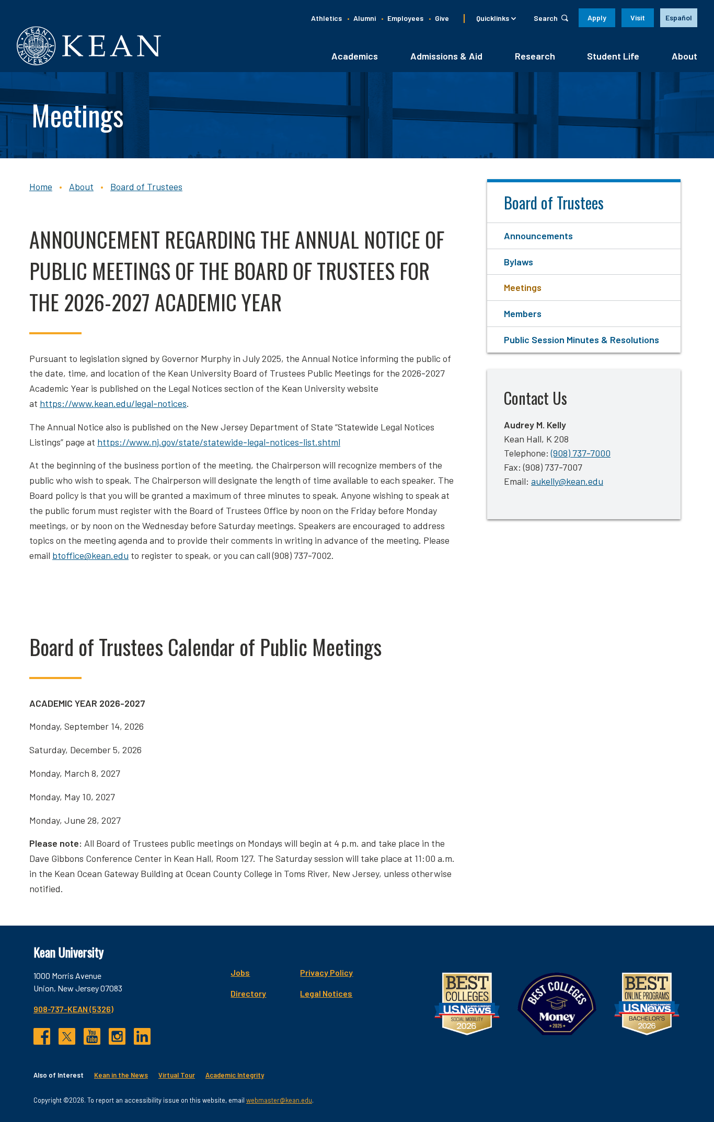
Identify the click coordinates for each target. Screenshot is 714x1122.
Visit (637, 17)
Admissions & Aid (446, 56)
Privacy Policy (326, 972)
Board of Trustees (146, 186)
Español (678, 17)
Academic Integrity (234, 1075)
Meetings (523, 287)
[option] (678, 17)
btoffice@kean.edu (90, 555)
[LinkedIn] (142, 1036)
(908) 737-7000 (581, 453)
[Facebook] (41, 1036)
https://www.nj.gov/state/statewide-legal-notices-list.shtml (218, 442)
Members (523, 313)
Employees (405, 18)
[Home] (89, 45)
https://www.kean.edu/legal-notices (113, 403)
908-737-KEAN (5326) (73, 1009)
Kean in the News (121, 1075)
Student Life (613, 56)
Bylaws (518, 261)
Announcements (538, 235)
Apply (597, 17)
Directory (248, 993)
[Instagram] (117, 1036)
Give (442, 18)
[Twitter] (67, 1036)
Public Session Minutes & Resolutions (581, 339)
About (684, 56)
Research (535, 56)
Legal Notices (326, 993)
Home (40, 186)
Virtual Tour (176, 1075)
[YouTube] (92, 1036)
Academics (354, 56)
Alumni (364, 18)
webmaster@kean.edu (279, 1100)
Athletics (326, 18)
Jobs (240, 972)
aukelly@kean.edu (567, 481)
